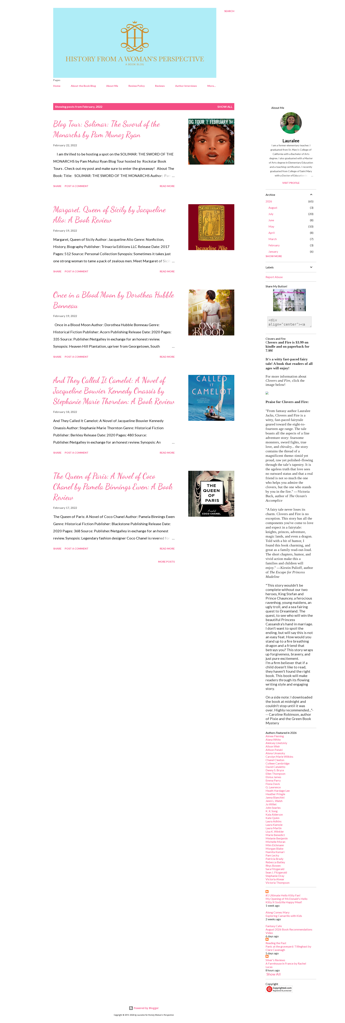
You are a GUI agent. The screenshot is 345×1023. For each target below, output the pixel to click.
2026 (269, 201)
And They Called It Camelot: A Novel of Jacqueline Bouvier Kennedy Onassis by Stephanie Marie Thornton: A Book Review (113, 390)
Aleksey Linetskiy (276, 743)
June (271, 220)
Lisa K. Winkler (275, 831)
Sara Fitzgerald (275, 869)
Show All (273, 974)
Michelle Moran (275, 841)
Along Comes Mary (277, 912)
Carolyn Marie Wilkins (279, 756)
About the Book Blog (83, 85)
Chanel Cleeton (275, 760)
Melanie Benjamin (277, 838)
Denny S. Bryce (275, 770)
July (270, 214)
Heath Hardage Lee (278, 790)
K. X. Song (272, 811)
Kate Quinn (272, 818)
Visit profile (291, 182)
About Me (112, 85)
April (271, 232)
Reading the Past (276, 943)
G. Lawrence (273, 787)
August (272, 207)
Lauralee (290, 140)
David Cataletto (275, 766)
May (271, 226)
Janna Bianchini (275, 797)
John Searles (273, 807)
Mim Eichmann (275, 845)
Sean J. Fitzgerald (276, 872)
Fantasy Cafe (274, 926)
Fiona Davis (273, 783)
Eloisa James (273, 777)
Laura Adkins (274, 821)
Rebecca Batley (275, 862)
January (273, 251)
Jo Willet (271, 804)
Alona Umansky (275, 753)
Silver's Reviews (275, 960)
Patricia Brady (274, 858)
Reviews (160, 85)
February (274, 245)
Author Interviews (186, 85)
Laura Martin (274, 828)
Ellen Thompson (275, 773)
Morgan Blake (274, 848)
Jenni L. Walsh (274, 800)
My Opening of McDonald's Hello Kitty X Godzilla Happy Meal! (286, 900)
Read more (167, 186)
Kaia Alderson (274, 814)
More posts (166, 561)
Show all (225, 106)
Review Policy (136, 85)
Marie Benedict (275, 835)
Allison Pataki (274, 749)
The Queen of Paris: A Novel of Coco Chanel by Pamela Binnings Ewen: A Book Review (113, 486)
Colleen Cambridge (277, 763)
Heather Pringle (275, 794)
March (272, 239)
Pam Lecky (272, 855)
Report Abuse (274, 277)
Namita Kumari (275, 852)
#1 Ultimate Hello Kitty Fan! (283, 895)
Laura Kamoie (274, 824)
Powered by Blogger (146, 1008)
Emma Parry (273, 780)
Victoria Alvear (275, 879)
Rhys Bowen (273, 865)
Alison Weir (273, 746)
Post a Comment (76, 186)
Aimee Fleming (275, 736)
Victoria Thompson (277, 882)
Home (56, 85)
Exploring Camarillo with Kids (284, 915)
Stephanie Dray (275, 875)
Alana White (273, 739)
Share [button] (57, 186)
